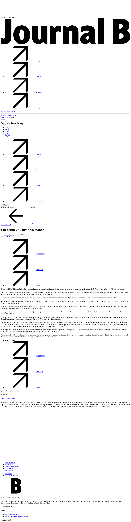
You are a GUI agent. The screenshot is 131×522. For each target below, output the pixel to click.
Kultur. (13, 111)
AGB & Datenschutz (12, 475)
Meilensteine (9, 470)
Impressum (8, 474)
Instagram (39, 61)
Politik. (8, 111)
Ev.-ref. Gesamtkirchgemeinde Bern (16, 516)
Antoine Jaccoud (9, 235)
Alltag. (3, 111)
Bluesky (38, 92)
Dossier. (7, 117)
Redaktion (8, 464)
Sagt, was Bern (8, 115)
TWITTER (39, 270)
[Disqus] (65, 434)
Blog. (2, 117)
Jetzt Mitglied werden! (12, 466)
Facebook (39, 77)
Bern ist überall (6, 225)
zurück (34, 223)
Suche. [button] (12, 117)
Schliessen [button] (5, 205)
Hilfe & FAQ (9, 468)
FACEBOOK (40, 254)
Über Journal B (10, 463)
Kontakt (7, 472)
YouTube (39, 108)
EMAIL (38, 285)
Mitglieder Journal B (11, 514)
